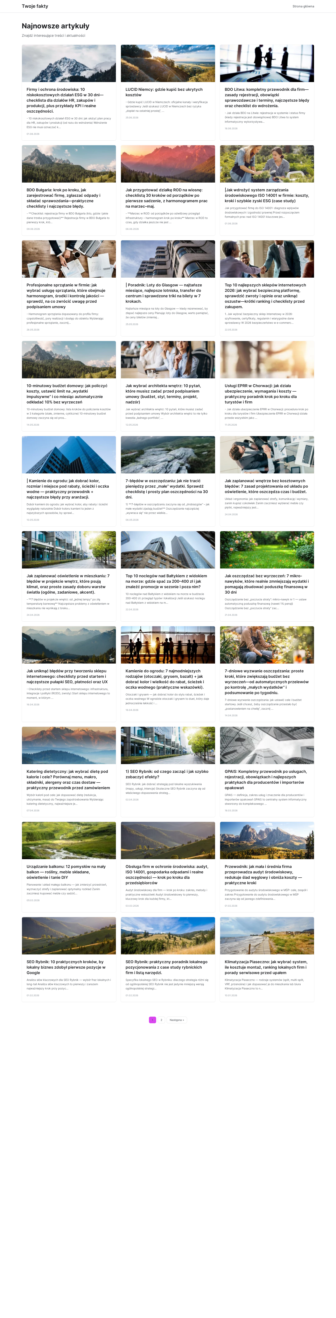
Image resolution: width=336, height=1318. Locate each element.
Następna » (177, 1020)
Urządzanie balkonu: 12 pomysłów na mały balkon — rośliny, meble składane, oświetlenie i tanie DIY (66, 872)
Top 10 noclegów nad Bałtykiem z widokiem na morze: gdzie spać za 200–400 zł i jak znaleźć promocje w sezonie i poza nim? (166, 581)
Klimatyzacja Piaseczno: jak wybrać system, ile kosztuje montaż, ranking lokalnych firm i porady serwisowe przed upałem (266, 967)
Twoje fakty (35, 6)
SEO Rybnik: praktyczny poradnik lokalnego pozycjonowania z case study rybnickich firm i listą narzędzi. (166, 967)
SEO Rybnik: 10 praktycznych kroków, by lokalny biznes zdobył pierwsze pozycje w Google (66, 967)
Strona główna (303, 6)
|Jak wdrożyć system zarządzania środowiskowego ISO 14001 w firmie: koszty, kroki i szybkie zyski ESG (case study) (267, 195)
